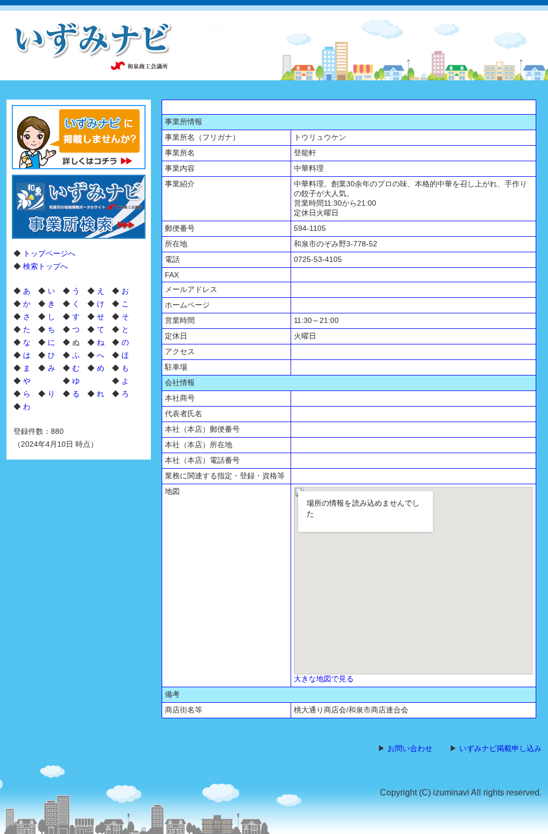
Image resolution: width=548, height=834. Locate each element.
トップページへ (49, 253)
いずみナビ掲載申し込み (500, 748)
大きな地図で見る (324, 678)
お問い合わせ (409, 748)
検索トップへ (45, 266)
